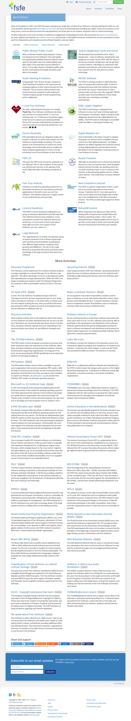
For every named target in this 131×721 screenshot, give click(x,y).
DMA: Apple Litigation (90, 105)
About (88, 9)
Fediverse (17, 644)
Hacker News (41, 644)
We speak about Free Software (27, 614)
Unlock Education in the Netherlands (87, 406)
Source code (90, 700)
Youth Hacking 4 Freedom (36, 78)
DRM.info (72, 361)
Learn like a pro (75, 339)
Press (119, 9)
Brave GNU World (20, 539)
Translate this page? (93, 707)
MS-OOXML (73, 464)
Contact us (51, 700)
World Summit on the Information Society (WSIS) (89, 515)
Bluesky (29, 644)
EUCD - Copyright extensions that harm (32, 592)
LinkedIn (64, 644)
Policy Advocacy (48, 45)
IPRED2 (15, 489)
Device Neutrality (31, 133)
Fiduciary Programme (22, 267)
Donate (119, 2)
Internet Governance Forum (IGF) (85, 436)
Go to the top (119, 684)
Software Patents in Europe (82, 314)
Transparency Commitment (57, 713)
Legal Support (64, 45)
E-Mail (76, 644)
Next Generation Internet (91, 183)
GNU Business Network (79, 539)
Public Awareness (31, 45)
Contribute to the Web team (96, 703)
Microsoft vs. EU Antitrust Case (28, 384)
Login (70, 2)
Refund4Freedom (87, 208)
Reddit (53, 644)
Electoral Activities (21, 314)
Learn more (52, 646)
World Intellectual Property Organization (33, 514)
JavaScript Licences (55, 717)
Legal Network (30, 233)
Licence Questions (32, 208)
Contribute (109, 9)
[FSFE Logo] (17, 6)
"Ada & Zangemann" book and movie (98, 50)
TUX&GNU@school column (82, 592)
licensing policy (34, 715)
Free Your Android (32, 183)
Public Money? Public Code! (37, 50)
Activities (98, 9)
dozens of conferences (108, 35)
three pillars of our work (46, 29)
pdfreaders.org (39, 376)
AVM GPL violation (21, 436)
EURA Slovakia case (22, 406)
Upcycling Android (77, 267)
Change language (84, 2)
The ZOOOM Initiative (23, 339)
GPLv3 (70, 489)
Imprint (50, 707)
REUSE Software (87, 78)
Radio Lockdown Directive (81, 292)
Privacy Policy (53, 710)
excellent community (47, 37)
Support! (88, 644)
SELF (14, 464)
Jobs (49, 703)
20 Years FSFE (19, 292)
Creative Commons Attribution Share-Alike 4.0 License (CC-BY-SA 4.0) (25, 710)
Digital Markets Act (88, 133)
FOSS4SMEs (74, 384)
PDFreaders (17, 361)
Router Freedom (87, 158)
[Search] (94, 2)
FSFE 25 (26, 158)
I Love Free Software (33, 105)
